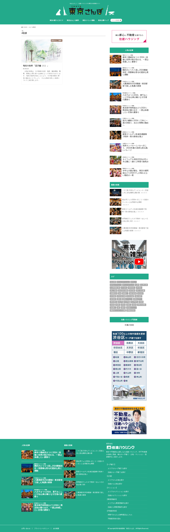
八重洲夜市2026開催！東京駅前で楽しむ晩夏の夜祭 (135, 229)
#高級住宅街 (131, 310)
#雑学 (123, 307)
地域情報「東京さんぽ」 (127, 528)
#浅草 (117, 305)
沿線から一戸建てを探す (116, 472)
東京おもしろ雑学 (73, 20)
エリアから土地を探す (115, 480)
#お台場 (112, 282)
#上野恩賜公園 (115, 287)
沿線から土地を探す (114, 484)
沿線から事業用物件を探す (116, 507)
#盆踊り (112, 307)
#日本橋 (112, 296)
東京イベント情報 (89, 20)
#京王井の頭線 (123, 290)
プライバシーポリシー (41, 528)
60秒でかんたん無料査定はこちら (119, 515)
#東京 (119, 299)
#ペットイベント (128, 285)
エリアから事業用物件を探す (117, 503)
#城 (120, 293)
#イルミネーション (123, 282)
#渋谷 (123, 305)
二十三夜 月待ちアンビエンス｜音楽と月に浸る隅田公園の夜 (135, 191)
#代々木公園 (140, 290)
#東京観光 (113, 302)
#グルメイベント (115, 285)
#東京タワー (138, 299)
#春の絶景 (138, 296)
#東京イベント (127, 299)
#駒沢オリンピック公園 (117, 310)
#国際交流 (113, 293)
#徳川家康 (133, 293)
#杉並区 (112, 299)
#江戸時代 (134, 302)
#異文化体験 (141, 305)
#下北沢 (123, 287)
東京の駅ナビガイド (56, 20)
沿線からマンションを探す (116, 495)
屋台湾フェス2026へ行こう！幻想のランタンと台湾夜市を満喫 (135, 202)
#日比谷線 (130, 296)
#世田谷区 (131, 287)
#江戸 (120, 302)
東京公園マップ (103, 20)
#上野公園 (144, 285)
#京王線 (132, 290)
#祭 (118, 307)
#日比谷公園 (121, 296)
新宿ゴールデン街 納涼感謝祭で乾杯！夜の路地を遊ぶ (134, 210)
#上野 (137, 285)
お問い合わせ (25, 528)
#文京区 (140, 293)
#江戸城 (126, 302)
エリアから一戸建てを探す (116, 468)
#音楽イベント (131, 307)
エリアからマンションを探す (117, 491)
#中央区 (139, 287)
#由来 (134, 305)
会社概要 (56, 528)
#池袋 (141, 302)
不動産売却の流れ (113, 519)
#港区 (128, 305)
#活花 (112, 305)
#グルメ (133, 282)
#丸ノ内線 (113, 290)
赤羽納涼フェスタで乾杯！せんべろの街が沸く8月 (135, 220)
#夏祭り (125, 293)
